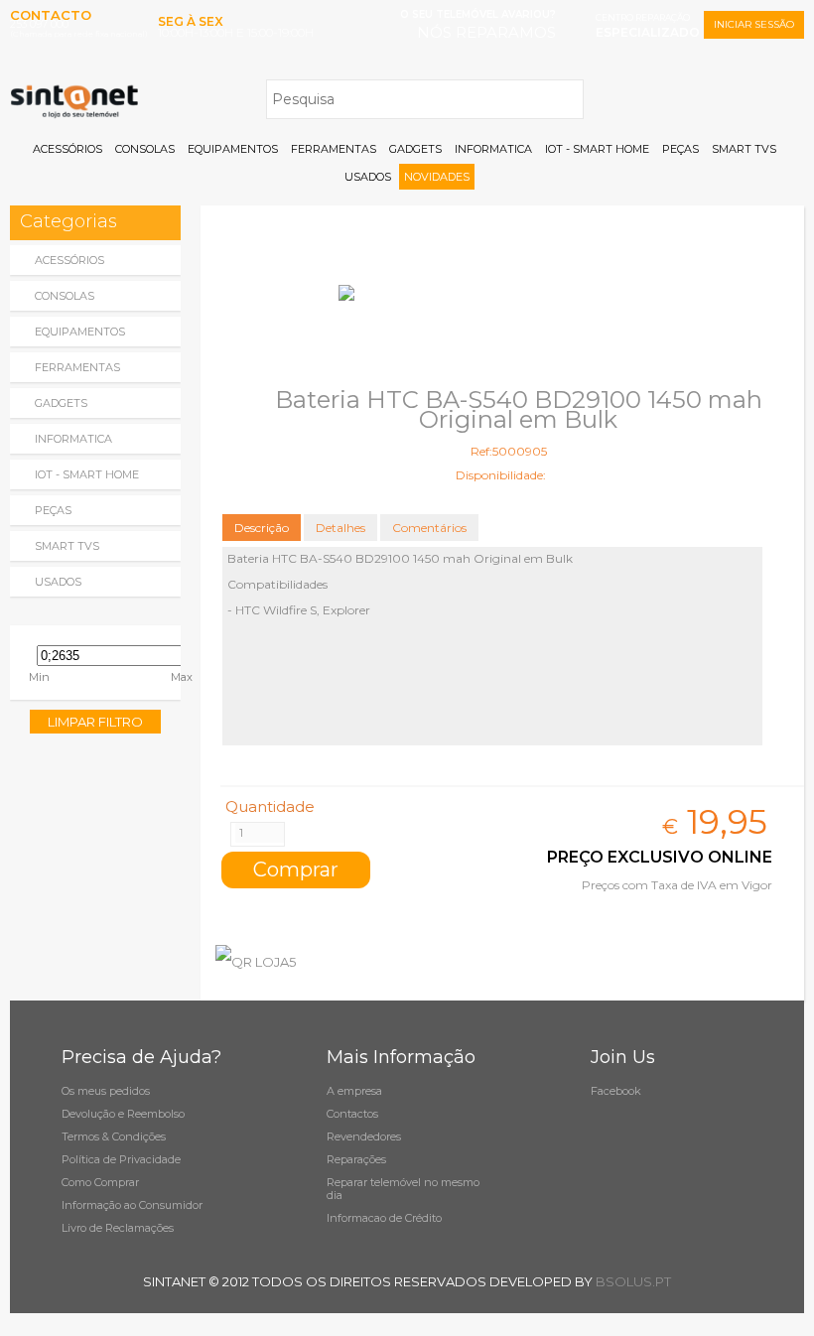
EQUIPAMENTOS (233, 149)
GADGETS (415, 149)
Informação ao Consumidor (132, 1205)
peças (53, 510)
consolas (64, 296)
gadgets (61, 403)
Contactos (352, 1114)
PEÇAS (680, 149)
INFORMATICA (493, 149)
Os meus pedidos (106, 1091)
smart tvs (67, 546)
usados (58, 582)
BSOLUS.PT (633, 1281)
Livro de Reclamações (118, 1228)
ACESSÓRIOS (67, 149)
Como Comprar (100, 1182)
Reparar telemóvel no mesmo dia (403, 1188)
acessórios (69, 260)
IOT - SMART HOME (597, 149)
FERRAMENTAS (333, 149)
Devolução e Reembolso (123, 1114)
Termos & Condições (114, 1136)
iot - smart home (87, 474)
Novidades (437, 177)
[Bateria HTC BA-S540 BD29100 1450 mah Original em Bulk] (502, 292)
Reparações (356, 1159)
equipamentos (80, 331)
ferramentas (77, 367)
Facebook (616, 1091)
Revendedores (364, 1136)
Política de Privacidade (121, 1159)
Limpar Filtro (95, 722)
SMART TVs (744, 149)
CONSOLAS (145, 149)
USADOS (367, 177)
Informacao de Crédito (384, 1218)
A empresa (354, 1091)
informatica (73, 439)
